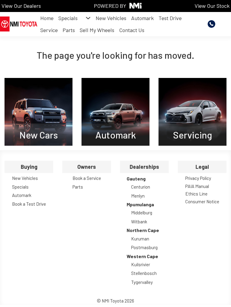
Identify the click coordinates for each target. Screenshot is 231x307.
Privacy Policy (198, 178)
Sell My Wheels (97, 30)
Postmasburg (144, 247)
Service (49, 30)
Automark (142, 18)
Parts (69, 30)
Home (47, 18)
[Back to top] (210, 289)
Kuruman (140, 238)
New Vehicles (111, 18)
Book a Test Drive (29, 204)
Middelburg (141, 212)
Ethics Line (196, 193)
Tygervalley (142, 282)
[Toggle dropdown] (88, 18)
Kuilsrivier (140, 264)
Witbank (139, 221)
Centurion (140, 186)
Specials (68, 18)
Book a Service (86, 178)
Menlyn (138, 195)
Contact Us (131, 30)
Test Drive (170, 18)
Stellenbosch (144, 273)
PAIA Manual (197, 186)
